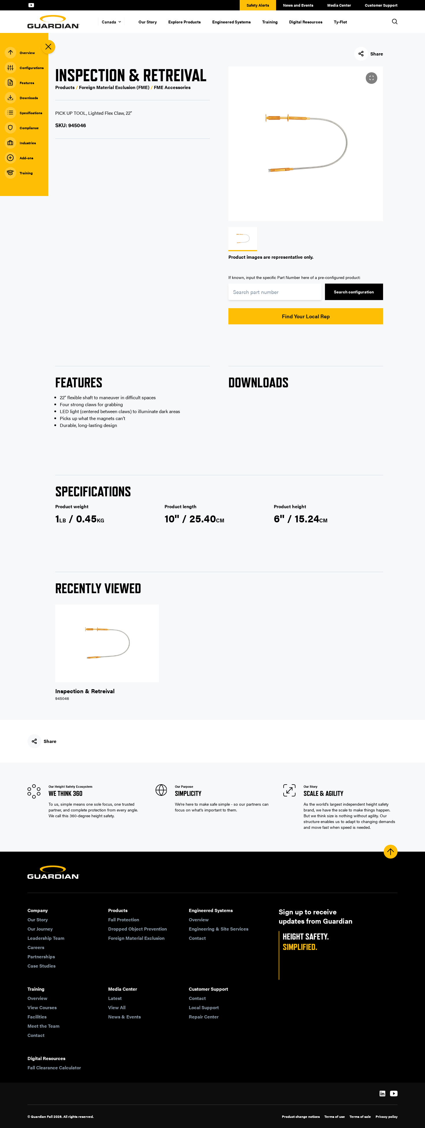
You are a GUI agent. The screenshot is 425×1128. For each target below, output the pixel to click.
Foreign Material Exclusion (136, 938)
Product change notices (301, 1116)
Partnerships (41, 956)
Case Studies (41, 965)
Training (270, 22)
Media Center (339, 5)
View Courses (42, 1007)
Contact (197, 938)
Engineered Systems (231, 22)
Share (376, 53)
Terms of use (334, 1116)
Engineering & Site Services (218, 928)
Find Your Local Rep (306, 316)
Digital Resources (305, 22)
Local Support (204, 1007)
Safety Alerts (258, 5)
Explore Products (184, 22)
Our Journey (40, 928)
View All (116, 1007)
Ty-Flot (340, 22)
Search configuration (354, 292)
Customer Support (381, 5)
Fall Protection (123, 919)
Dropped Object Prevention (137, 928)
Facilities (37, 1016)
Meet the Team (43, 1025)
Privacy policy (387, 1116)
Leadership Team (45, 938)
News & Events (124, 1016)
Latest (115, 998)
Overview (199, 919)
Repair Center (204, 1016)
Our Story (147, 22)
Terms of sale (360, 1116)
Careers (35, 947)
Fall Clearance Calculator (54, 1067)
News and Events (298, 5)
